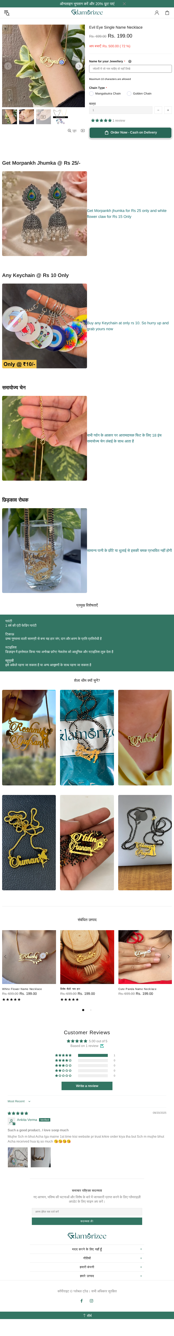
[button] (101, 120)
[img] (18, 1113)
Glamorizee (87, 12)
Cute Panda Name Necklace (137, 989)
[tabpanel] (29, 969)
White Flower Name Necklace (22, 989)
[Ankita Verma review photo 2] (41, 1157)
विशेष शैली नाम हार (70, 989)
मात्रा (92, 104)
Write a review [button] (87, 1086)
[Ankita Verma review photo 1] (18, 1157)
